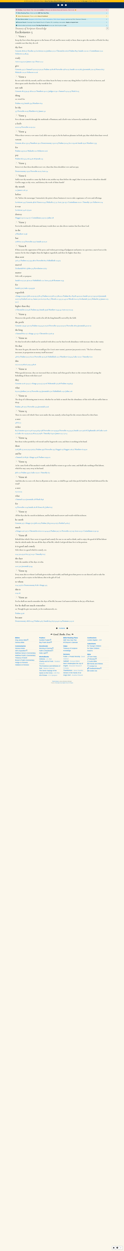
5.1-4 (65, 433)
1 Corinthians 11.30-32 (90, 531)
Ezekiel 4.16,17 (64, 523)
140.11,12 (79, 296)
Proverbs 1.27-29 (68, 531)
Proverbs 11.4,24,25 (66, 430)
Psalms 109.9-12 (44, 457)
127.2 (25, 407)
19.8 (40, 433)
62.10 (32, 357)
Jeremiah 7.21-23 (89, 69)
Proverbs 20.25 (36, 171)
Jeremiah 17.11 (47, 391)
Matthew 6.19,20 (81, 449)
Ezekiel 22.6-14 (26, 299)
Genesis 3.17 (19, 523)
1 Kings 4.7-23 (33, 333)
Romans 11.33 (59, 280)
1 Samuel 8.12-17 (21, 333)
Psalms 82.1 (67, 296)
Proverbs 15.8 (61, 69)
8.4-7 (49, 299)
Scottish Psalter (45, 640)
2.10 (16, 566)
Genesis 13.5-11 (23, 430)
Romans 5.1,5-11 (68, 621)
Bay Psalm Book (45, 642)
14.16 (31, 430)
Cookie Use (93, 671)
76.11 (70, 143)
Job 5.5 (21, 449)
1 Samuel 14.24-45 (64, 91)
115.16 (47, 326)
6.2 (23, 585)
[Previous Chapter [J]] (58, 5)
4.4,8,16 (33, 364)
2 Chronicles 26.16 (62, 51)
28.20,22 (33, 91)
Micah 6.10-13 (73, 299)
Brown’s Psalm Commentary (24, 660)
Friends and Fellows (96, 664)
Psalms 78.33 (46, 523)
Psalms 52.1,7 (25, 357)
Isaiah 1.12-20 (83, 51)
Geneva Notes (20, 648)
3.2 (27, 190)
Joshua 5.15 (51, 51)
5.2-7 (17, 302)
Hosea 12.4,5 (41, 202)
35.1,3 (28, 143)
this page (85, 1)
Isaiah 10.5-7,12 (20, 280)
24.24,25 (47, 531)
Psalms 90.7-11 (56, 531)
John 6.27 (48, 507)
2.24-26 (17, 593)
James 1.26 (21, 190)
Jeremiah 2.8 (31, 499)
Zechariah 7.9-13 (85, 299)
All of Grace (48, 675)
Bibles (17, 638)
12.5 (55, 296)
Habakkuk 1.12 (38, 280)
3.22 (19, 566)
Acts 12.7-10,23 (67, 310)
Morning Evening (46, 648)
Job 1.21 (18, 472)
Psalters (42, 638)
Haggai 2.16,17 (69, 449)
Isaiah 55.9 (28, 103)
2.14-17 (27, 218)
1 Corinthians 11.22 (96, 51)
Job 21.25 (37, 523)
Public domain (55, 681)
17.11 (24, 61)
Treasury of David (21, 658)
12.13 (23, 241)
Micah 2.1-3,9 (56, 299)
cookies (41, 10)
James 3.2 (42, 111)
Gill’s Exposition (21, 651)
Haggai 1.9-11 (20, 218)
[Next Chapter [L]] (66, 5)
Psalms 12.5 (25, 260)
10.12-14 (18, 127)
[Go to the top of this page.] (117, 1248)
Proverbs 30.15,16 (41, 357)
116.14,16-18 (31, 159)
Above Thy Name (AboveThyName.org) (55, 1)
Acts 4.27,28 (48, 280)
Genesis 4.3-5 (20, 69)
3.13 (20, 585)
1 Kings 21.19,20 (21, 296)
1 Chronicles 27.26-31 (46, 333)
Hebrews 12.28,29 (21, 54)
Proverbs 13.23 (54, 326)
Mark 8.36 (40, 499)
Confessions (91, 638)
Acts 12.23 (78, 531)
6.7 (19, 357)
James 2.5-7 (59, 433)
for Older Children (93, 648)
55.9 (30, 260)
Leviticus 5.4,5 (20, 202)
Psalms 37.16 (19, 613)
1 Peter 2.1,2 (39, 61)
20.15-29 (27, 449)
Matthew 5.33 (92, 143)
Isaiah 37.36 (44, 310)
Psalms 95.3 (35, 310)
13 (16, 491)
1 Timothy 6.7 (45, 472)
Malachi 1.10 (32, 151)
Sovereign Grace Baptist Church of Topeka (64, 682)
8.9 (16, 430)
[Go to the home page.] (114, 1248)
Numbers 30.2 (35, 143)
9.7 (30, 554)
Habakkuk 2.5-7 (54, 357)
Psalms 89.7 (73, 51)
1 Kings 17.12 (29, 523)
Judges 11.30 (53, 91)
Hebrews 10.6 (42, 151)
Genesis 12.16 (20, 383)
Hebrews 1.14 (98, 202)
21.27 (68, 69)
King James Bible (21, 640)
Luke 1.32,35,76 (29, 288)
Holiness (45, 659)
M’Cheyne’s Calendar (70, 642)
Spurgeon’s (35, 19)
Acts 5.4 (45, 171)
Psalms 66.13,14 (21, 159)
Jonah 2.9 (39, 159)
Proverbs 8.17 (41, 260)
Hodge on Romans (21, 662)
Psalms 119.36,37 (67, 383)
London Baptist (94, 640)
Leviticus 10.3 (41, 51)
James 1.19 (30, 61)
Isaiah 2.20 (78, 430)
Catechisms (91, 644)
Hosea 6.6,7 (100, 69)
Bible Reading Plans (70, 638)
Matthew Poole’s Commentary (25, 655)
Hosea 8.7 (41, 507)
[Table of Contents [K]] (62, 5)
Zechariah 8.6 (20, 268)
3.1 (56, 202)
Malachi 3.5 (96, 299)
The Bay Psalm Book (42, 25)
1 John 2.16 (68, 391)
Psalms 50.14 (63, 143)
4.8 (16, 357)
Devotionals (43, 646)
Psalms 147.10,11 (21, 151)
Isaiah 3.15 (87, 296)
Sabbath (71, 661)
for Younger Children (94, 646)
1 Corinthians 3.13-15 (38, 218)
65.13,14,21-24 (57, 621)
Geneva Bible (19, 642)
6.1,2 (19, 422)
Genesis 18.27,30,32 (22, 91)
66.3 (81, 69)
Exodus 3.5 (32, 51)
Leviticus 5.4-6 (20, 210)
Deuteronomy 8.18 (31, 585)
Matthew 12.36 (21, 234)
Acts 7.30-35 (62, 202)
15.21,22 (41, 69)
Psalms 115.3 (19, 103)
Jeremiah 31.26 (43, 407)
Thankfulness (73, 670)
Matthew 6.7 (33, 111)
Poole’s (47, 19)
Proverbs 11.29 (22, 507)
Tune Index (93, 656)
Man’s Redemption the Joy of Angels (73, 666)
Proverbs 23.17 (30, 241)
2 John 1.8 (50, 218)
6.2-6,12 (43, 299)
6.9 (16, 391)
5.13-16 (44, 383)
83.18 (74, 296)
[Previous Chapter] (57, 628)
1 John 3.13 (30, 268)
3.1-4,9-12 (64, 299)
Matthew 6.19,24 (66, 357)
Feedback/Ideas (95, 668)
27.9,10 (29, 210)
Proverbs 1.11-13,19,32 (51, 430)
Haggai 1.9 (59, 449)
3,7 (16, 111)
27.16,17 (33, 449)
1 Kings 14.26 (33, 457)
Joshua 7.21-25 (26, 391)
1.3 (16, 507)
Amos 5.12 (36, 299)
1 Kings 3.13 (43, 585)
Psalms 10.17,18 (48, 296)
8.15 (27, 554)
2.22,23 (19, 491)
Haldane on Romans (22, 665)
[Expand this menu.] (121, 1248)
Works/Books (44, 657)
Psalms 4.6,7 (38, 621)
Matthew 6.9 (37, 103)
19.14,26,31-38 (38, 430)
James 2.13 (104, 299)
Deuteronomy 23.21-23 (49, 143)
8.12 (19, 241)
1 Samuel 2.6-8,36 (21, 457)
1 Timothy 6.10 (87, 357)
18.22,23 (35, 433)
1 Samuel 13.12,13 (31, 69)
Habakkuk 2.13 (58, 391)
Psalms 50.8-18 (49, 69)
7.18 (16, 241)
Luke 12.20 (35, 472)
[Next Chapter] (67, 628)
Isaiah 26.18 (32, 507)
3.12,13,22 (22, 554)
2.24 (16, 554)
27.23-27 (63, 326)
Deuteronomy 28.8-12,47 (24, 621)
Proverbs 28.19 (72, 326)
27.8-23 (39, 296)
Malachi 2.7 (50, 202)
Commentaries (20, 646)
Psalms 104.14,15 (38, 326)
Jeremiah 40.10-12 (84, 326)
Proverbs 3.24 (32, 407)
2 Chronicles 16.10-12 (36, 531)
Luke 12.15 (77, 357)
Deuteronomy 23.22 (22, 171)
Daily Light (43, 653)
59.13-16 (96, 296)
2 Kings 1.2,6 (19, 531)
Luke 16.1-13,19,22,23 (24, 433)
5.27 (26, 531)
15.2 (34, 127)
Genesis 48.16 (31, 202)
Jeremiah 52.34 (27, 566)
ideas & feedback (43, 16)
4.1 (19, 260)
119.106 (74, 143)
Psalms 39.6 (40, 449)
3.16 (16, 260)
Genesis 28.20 (20, 143)
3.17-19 (29, 326)
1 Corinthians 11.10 (74, 202)
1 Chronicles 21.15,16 (22, 310)
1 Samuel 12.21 (20, 499)
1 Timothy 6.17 (39, 554)
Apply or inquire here (72, 22)
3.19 (28, 364)
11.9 (19, 391)
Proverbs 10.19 (23, 111)
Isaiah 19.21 (82, 143)
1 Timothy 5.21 (86, 202)
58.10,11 (60, 296)
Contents (62, 628)
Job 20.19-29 (31, 296)
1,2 (16, 190)
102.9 (53, 523)
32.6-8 (84, 430)
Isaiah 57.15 (19, 288)
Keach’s (90, 651)
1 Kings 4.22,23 (36, 383)
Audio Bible (93, 661)
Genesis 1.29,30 (20, 326)
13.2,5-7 (28, 383)
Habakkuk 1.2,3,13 (53, 260)
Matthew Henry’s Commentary (25, 653)
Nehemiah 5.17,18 (54, 383)
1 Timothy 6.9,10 (48, 433)
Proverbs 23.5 (37, 391)
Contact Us (93, 666)
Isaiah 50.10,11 (42, 241)
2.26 (16, 449)
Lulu (65, 25)
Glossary (92, 659)
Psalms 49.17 (26, 472)
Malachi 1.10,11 (20, 72)
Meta (89, 654)
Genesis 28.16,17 (21, 51)
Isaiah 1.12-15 (74, 69)
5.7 (92, 296)
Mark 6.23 (75, 91)
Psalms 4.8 (19, 407)
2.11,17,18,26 (22, 364)
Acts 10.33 (19, 61)
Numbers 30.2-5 (42, 91)
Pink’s (59, 19)
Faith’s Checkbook (46, 651)
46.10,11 (29, 280)
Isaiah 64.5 (48, 621)
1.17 (16, 364)
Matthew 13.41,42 (55, 310)
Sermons (66, 654)
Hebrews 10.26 (32, 72)
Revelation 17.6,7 (40, 268)
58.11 (34, 260)
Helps (65, 646)
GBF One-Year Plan (43, 13)
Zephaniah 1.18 (93, 430)
